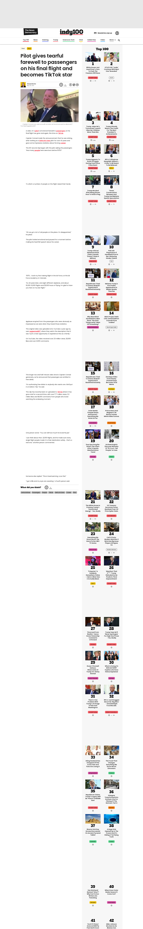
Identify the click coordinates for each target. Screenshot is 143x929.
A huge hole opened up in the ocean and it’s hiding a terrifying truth (111, 833)
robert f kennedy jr (111, 712)
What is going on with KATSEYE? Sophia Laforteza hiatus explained (111, 669)
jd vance (92, 644)
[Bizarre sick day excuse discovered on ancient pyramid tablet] (93, 818)
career (63, 143)
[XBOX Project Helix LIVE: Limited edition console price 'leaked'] (111, 306)
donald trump (93, 137)
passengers (60, 131)
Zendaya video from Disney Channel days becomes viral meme (111, 380)
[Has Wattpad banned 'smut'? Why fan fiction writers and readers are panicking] (93, 879)
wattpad (92, 902)
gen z (93, 583)
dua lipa (93, 457)
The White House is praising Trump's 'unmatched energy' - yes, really (92, 508)
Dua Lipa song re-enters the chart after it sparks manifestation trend (93, 448)
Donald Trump (93, 78)
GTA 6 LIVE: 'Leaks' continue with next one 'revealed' (111, 69)
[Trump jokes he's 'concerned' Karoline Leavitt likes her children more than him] (93, 116)
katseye (111, 678)
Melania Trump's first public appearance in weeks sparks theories (111, 287)
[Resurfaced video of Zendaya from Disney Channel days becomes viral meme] (111, 366)
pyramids (93, 841)
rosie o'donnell (92, 678)
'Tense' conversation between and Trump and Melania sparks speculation (111, 194)
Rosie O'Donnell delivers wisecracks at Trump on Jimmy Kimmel (92, 670)
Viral (81, 40)
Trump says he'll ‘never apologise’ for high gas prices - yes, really (111, 635)
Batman (111, 807)
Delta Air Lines (44, 141)
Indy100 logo (71, 32)
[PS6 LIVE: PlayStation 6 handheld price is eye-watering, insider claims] (111, 240)
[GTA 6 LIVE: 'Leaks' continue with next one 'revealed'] (111, 57)
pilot (29, 48)
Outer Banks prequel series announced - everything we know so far (93, 414)
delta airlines (25, 492)
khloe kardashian (93, 327)
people (37, 150)
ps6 (111, 261)
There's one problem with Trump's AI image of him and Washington (93, 703)
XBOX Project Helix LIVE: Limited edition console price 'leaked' (111, 319)
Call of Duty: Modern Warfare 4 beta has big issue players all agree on (111, 541)
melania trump (111, 294)
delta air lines (59, 492)
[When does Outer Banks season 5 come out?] (111, 879)
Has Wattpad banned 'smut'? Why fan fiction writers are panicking (93, 894)
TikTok (60, 133)
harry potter (93, 549)
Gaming (45, 40)
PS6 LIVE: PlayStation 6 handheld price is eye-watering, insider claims (111, 254)
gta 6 (111, 78)
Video (102, 40)
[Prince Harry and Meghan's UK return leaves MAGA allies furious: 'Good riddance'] (111, 400)
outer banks (92, 423)
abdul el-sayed (93, 294)
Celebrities (91, 40)
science (111, 773)
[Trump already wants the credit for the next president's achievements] (111, 116)
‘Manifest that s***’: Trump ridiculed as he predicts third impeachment (111, 575)
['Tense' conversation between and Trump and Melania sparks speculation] (111, 180)
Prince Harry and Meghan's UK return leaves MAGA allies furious (111, 413)
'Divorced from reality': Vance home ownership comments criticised (92, 636)
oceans (111, 841)
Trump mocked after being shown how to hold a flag (93, 192)
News (35, 40)
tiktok (51, 492)
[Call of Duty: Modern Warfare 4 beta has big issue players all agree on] (111, 527)
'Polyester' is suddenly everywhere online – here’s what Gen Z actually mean (93, 575)
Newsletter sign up (105, 33)
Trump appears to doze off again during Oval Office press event (93, 162)
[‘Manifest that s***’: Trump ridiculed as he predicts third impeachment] (111, 560)
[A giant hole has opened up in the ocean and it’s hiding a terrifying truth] (111, 818)
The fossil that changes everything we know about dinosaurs (111, 764)
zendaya (111, 389)
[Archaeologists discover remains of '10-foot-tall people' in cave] (111, 434)
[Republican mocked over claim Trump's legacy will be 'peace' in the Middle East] (93, 784)
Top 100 (26, 40)
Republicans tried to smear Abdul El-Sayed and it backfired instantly (93, 286)
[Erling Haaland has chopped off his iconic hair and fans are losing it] (93, 750)
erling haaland (93, 773)
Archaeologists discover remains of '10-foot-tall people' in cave (111, 447)
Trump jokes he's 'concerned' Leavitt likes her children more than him (92, 129)
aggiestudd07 (35, 331)
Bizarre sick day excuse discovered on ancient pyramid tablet (92, 832)
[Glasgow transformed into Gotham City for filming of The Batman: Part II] (111, 784)
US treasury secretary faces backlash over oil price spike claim (111, 508)
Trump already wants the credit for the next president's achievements (111, 130)
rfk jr (111, 168)
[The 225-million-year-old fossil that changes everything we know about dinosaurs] (111, 750)
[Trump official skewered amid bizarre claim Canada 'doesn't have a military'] (93, 240)
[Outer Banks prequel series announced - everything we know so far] (93, 400)
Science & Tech (68, 40)
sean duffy (93, 261)
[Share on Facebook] (70, 84)
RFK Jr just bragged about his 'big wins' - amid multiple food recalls (111, 703)
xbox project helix (111, 327)
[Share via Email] (77, 84)
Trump (55, 40)
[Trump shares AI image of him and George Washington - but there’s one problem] (93, 689)
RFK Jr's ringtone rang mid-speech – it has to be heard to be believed (111, 162)
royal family (111, 423)
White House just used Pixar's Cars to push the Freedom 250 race (93, 70)
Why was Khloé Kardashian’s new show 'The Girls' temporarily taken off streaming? (93, 320)
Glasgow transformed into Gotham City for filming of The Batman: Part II (111, 799)
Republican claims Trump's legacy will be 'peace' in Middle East (92, 797)
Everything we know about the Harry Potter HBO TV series (92, 540)
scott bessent (112, 516)
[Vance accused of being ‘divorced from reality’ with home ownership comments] (93, 621)
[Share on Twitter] (74, 84)
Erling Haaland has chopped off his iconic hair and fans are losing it (93, 763)
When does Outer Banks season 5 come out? (111, 892)
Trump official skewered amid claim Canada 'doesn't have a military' (93, 254)
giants (111, 457)
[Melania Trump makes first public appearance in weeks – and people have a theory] (111, 273)
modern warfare (111, 549)
